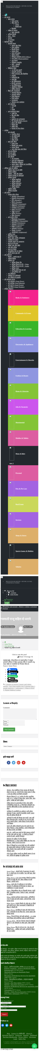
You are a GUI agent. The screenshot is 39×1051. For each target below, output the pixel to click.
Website (5, 725)
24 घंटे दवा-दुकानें (17, 70)
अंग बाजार (7, 17)
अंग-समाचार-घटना (9, 279)
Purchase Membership (10, 1037)
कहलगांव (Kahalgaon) (18, 223)
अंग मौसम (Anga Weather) (16, 287)
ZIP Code (4, 1008)
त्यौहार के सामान (12, 30)
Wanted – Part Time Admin (12, 983)
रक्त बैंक (14, 79)
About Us (29, 1033)
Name (5, 721)
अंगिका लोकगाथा (16, 183)
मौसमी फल (18, 27)
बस (13, 108)
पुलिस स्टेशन (15, 55)
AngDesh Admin (9, 627)
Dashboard (33, 1035)
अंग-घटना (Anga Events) (16, 285)
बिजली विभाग (15, 49)
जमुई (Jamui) (16, 211)
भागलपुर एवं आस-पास (14, 866)
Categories (18, 1035)
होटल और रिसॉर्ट (16, 123)
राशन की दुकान (16, 53)
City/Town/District (7, 1001)
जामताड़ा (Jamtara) (17, 228)
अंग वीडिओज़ (12, 274)
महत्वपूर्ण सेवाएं (8, 42)
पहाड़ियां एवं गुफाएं (13, 240)
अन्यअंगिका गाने (16, 272)
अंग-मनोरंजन (8, 255)
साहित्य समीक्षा (12, 189)
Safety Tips (22, 1039)
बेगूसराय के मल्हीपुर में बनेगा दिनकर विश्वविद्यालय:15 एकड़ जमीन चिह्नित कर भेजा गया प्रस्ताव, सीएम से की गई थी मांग (21, 841)
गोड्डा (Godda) (16, 230)
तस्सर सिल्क (15, 147)
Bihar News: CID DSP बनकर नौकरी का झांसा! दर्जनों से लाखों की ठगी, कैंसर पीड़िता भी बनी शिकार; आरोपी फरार (21, 879)
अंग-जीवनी (11, 157)
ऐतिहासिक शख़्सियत (17, 162)
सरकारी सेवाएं (12, 44)
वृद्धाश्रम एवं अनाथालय (18, 119)
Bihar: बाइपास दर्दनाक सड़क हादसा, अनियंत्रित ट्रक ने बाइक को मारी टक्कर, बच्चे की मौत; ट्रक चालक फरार (21, 899)
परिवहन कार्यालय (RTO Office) (21, 57)
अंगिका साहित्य (12, 172)
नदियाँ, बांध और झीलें (14, 245)
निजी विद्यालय (16, 96)
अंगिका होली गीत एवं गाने (19, 270)
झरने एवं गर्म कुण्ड (13, 243)
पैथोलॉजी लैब (15, 77)
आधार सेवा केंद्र (16, 45)
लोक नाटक (15, 140)
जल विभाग (15, 61)
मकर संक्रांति (15, 32)
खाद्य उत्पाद (11, 19)
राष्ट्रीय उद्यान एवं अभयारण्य (16, 242)
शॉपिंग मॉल (15, 127)
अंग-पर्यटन (7, 193)
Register (26, 1035)
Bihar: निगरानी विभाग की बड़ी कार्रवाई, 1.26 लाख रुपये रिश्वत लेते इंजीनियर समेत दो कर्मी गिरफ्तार (21, 917)
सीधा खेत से (15, 23)
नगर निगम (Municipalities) (20, 59)
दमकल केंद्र (15, 51)
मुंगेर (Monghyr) (17, 200)
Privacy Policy (23, 1037)
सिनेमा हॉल (15, 125)
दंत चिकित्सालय (16, 81)
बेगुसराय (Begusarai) (18, 198)
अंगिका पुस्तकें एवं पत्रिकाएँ (16, 176)
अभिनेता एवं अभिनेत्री (14, 276)
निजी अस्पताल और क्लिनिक (20, 74)
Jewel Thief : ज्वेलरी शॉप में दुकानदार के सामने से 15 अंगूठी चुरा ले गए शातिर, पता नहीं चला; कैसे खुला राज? (21, 873)
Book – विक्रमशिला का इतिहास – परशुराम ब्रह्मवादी (18, 979)
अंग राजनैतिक (12, 155)
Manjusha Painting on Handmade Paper (17, 972)
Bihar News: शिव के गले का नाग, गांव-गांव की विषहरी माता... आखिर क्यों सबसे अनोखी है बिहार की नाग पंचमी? (21, 929)
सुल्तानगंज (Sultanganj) (19, 204)
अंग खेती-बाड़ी (16, 136)
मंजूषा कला (15, 144)
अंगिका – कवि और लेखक (15, 174)
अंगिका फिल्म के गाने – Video (20, 264)
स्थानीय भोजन (16, 134)
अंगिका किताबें (12, 34)
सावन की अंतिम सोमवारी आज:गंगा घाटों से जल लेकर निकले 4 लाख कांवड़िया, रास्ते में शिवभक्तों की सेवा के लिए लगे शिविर (20, 828)
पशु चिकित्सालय (16, 85)
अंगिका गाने (11, 260)
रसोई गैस (14, 113)
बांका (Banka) (16, 215)
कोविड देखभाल (16, 89)
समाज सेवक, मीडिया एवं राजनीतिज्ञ (22, 164)
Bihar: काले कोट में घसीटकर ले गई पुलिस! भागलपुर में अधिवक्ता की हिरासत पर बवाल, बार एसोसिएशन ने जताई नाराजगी (20, 886)
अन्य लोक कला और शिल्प (19, 149)
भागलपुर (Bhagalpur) (18, 196)
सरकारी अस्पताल (17, 72)
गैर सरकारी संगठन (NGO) (19, 121)
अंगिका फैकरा (15, 187)
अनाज (17, 25)
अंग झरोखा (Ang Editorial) (16, 283)
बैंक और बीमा (15, 115)
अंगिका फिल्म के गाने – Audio (20, 266)
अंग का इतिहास (12, 151)
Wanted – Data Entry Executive (14, 985)
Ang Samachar (6, 634)
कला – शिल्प (11, 36)
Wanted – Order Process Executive (15, 992)
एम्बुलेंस (14, 76)
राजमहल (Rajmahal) (18, 208)
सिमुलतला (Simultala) (18, 219)
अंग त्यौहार (15, 138)
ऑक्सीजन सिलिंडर (17, 87)
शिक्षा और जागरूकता (14, 91)
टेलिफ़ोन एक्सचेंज (17, 62)
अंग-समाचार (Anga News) (16, 281)
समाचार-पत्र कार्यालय (18, 102)
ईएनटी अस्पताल (16, 83)
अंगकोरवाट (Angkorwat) (19, 232)
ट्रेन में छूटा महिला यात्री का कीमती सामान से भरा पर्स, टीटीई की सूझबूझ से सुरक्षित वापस (21, 854)
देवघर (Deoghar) (17, 202)
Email (5, 723)
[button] (34, 1046)
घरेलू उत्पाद (15, 21)
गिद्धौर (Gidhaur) (17, 226)
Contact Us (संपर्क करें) (18, 1033)
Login (7, 603)
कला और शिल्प (12, 142)
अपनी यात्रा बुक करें (14, 253)
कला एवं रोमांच (12, 249)
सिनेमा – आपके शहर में (14, 257)
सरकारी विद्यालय (16, 93)
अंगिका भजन (15, 268)
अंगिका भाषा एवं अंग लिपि (15, 170)
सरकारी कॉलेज (16, 94)
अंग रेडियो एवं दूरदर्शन (14, 277)
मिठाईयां (14, 28)
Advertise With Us (8, 1035)
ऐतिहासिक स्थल (12, 236)
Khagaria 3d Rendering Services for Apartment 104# (21, 986)
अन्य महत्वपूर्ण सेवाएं (13, 111)
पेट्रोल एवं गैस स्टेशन (18, 128)
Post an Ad (10, 591)
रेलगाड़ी (14, 106)
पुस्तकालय (15, 100)
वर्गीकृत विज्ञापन (8, 289)
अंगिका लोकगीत (16, 185)
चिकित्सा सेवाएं (12, 68)
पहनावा (10, 38)
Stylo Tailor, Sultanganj (11, 994)
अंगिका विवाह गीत (17, 262)
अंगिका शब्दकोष (12, 191)
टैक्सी (13, 110)
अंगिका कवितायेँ (16, 181)
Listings (13, 593)
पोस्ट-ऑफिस (15, 47)
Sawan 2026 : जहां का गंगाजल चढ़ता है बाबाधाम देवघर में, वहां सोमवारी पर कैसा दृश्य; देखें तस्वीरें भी (21, 923)
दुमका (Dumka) (16, 210)
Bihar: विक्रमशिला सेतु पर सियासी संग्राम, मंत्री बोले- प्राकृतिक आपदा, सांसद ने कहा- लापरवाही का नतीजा (21, 892)
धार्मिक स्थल (11, 234)
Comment (6, 708)
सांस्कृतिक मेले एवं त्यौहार (15, 251)
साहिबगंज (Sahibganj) (18, 206)
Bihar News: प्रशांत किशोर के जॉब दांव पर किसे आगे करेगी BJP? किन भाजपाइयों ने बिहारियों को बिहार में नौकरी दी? (21, 905)
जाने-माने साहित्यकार (17, 160)
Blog (8, 1033)
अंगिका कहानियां (16, 179)
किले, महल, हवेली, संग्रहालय (16, 238)
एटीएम (13, 117)
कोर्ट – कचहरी (16, 64)
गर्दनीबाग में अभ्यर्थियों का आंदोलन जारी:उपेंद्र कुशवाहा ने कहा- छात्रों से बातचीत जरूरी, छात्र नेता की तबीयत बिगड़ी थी (20, 813)
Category (4, 1004)
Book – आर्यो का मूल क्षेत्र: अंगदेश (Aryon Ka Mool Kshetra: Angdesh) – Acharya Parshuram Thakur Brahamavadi (19, 968)
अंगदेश (6, 130)
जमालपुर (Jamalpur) (18, 225)
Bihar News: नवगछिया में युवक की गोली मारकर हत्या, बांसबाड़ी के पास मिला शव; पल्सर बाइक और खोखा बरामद (21, 912)
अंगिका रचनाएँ (12, 177)
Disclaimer (32, 1037)
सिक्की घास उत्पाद (17, 145)
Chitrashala (8, 990)
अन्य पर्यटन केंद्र (13, 217)
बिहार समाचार (11, 785)
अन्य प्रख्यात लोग (17, 166)
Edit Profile (14, 594)
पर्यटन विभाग (15, 66)
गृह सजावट (11, 40)
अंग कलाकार (15, 159)
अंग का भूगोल (12, 153)
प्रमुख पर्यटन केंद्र (13, 194)
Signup (9, 600)
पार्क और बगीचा (12, 247)
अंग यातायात (11, 104)
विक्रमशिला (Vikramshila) (20, 221)
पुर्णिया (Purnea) (16, 213)
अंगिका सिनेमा (12, 259)
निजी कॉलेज (15, 98)
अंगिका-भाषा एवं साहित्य (11, 168)
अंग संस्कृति (11, 132)
